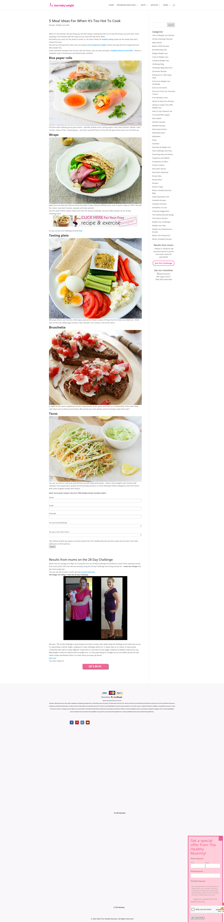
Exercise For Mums (159, 88)
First (192, 862)
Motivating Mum (158, 133)
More (165, 5)
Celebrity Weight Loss (160, 60)
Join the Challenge (163, 263)
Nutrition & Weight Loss (161, 147)
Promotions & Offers (160, 162)
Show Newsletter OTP (160, 197)
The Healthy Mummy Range (163, 215)
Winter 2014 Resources (161, 235)
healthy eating (108, 39)
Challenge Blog (158, 64)
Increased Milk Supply (161, 115)
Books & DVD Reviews (160, 46)
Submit (52, 547)
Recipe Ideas (157, 179)
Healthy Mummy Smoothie (122, 50)
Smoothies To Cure (159, 207)
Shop (143, 5)
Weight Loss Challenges (161, 222)
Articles (154, 5)
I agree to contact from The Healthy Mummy (204, 900)
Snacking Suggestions (160, 211)
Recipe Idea (156, 176)
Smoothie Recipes (159, 200)
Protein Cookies (158, 165)
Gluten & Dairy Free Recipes (163, 101)
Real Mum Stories (159, 169)
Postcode (52, 513)
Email (51, 505)
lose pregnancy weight (97, 45)
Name (51, 497)
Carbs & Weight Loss (160, 57)
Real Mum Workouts (160, 172)
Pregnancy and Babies (161, 158)
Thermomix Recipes (160, 218)
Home (111, 5)
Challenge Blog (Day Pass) (162, 68)
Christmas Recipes (159, 71)
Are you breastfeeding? (58, 523)
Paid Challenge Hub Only (162, 151)
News (154, 140)
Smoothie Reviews (159, 204)
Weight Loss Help (62, 25)
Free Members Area (160, 97)
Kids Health (156, 118)
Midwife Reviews (158, 126)
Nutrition (155, 144)
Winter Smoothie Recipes (162, 239)
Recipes (52, 25)
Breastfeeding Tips (159, 50)
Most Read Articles (159, 129)
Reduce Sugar (157, 187)
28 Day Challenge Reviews (162, 39)
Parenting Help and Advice (162, 154)
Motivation (156, 136)
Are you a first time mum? (59, 532)
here (59, 213)
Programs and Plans (126, 5)
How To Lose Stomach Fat (162, 111)
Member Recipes (158, 122)
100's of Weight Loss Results (163, 35)
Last (207, 862)
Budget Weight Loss (160, 53)
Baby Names (157, 42)
